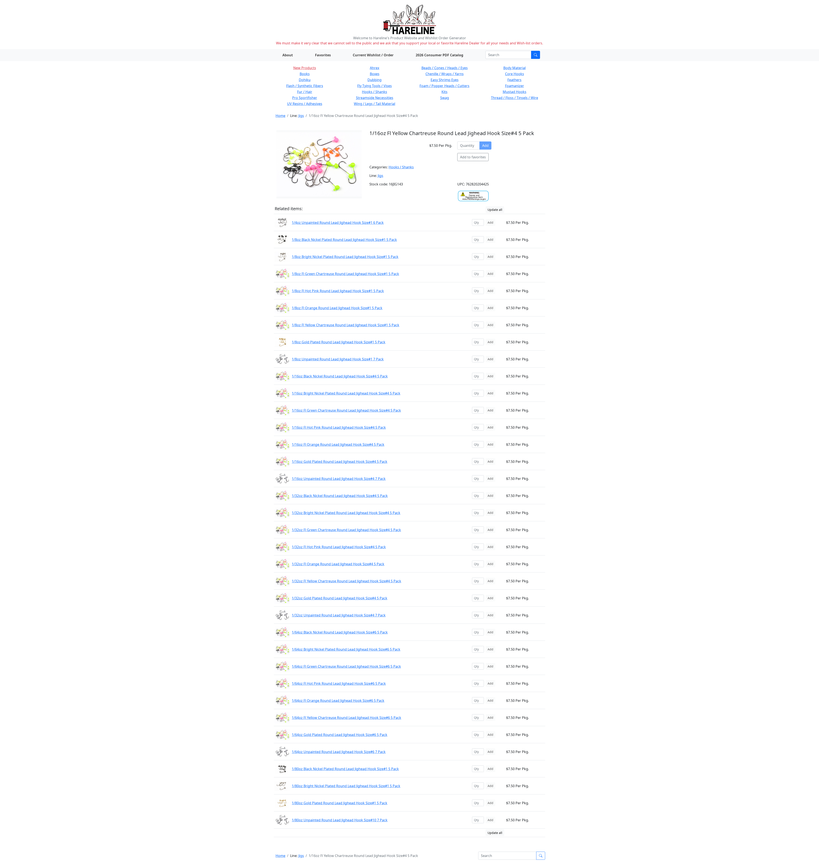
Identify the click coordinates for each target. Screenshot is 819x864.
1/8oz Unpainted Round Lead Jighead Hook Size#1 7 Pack (338, 359)
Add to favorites (473, 157)
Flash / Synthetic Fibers (304, 85)
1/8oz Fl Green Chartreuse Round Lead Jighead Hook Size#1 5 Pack (345, 273)
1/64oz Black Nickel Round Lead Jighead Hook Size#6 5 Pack (340, 632)
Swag (444, 97)
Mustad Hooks (514, 91)
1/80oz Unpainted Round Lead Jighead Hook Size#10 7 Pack (340, 820)
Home (280, 115)
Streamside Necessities (374, 97)
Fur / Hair (304, 91)
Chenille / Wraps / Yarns (444, 73)
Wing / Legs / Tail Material (374, 103)
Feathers (514, 79)
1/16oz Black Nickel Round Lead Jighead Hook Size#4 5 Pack (340, 376)
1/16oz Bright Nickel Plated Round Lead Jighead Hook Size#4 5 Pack (346, 393)
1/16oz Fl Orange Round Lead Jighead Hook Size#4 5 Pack (338, 444)
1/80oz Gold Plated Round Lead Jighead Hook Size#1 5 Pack (339, 803)
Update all (495, 210)
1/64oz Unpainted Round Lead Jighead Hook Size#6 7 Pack (339, 751)
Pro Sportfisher (304, 97)
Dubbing (374, 79)
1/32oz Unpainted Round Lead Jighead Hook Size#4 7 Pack (339, 615)
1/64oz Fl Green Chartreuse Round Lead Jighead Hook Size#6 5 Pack (346, 666)
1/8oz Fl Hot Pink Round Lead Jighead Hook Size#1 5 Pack (338, 290)
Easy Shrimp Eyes (445, 79)
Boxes (374, 73)
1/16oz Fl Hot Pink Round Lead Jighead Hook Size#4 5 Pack (339, 427)
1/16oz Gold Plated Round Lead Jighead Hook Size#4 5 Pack (339, 461)
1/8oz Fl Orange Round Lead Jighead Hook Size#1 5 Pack (337, 308)
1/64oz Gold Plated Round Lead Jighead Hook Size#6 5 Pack (339, 734)
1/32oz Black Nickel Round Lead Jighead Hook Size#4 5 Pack (340, 495)
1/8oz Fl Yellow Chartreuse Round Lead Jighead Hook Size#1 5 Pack (345, 325)
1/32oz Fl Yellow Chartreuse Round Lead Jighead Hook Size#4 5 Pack (346, 581)
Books (305, 73)
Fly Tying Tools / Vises (374, 85)
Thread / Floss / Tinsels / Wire (514, 97)
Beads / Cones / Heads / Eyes (444, 68)
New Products (304, 68)
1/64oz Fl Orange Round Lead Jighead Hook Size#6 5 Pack (338, 700)
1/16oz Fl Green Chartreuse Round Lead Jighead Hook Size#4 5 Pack (346, 410)
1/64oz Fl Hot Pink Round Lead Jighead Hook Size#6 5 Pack (339, 683)
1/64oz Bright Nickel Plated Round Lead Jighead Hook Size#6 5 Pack (346, 649)
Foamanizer (514, 85)
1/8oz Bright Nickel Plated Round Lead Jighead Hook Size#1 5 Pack (345, 256)
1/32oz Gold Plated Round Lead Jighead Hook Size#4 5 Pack (339, 598)
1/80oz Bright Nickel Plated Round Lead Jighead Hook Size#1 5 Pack (346, 786)
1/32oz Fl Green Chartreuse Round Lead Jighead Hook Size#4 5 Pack (346, 529)
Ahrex (374, 68)
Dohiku (305, 79)
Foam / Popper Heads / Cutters (444, 85)
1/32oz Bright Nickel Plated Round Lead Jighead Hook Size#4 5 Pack (346, 512)
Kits (444, 91)
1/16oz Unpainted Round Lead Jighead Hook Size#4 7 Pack (339, 478)
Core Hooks (514, 73)
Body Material (514, 68)
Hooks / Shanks (374, 91)
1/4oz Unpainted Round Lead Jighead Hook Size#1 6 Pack (338, 222)
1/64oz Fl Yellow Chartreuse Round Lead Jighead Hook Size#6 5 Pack (346, 717)
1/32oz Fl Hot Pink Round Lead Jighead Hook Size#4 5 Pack (339, 547)
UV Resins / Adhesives (304, 103)
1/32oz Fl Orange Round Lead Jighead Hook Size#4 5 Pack (338, 564)
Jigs (301, 115)
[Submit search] (535, 55)
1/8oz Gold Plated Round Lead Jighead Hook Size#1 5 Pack (338, 342)
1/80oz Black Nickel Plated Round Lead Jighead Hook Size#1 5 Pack (345, 768)
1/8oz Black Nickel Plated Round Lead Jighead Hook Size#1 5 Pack (344, 239)
